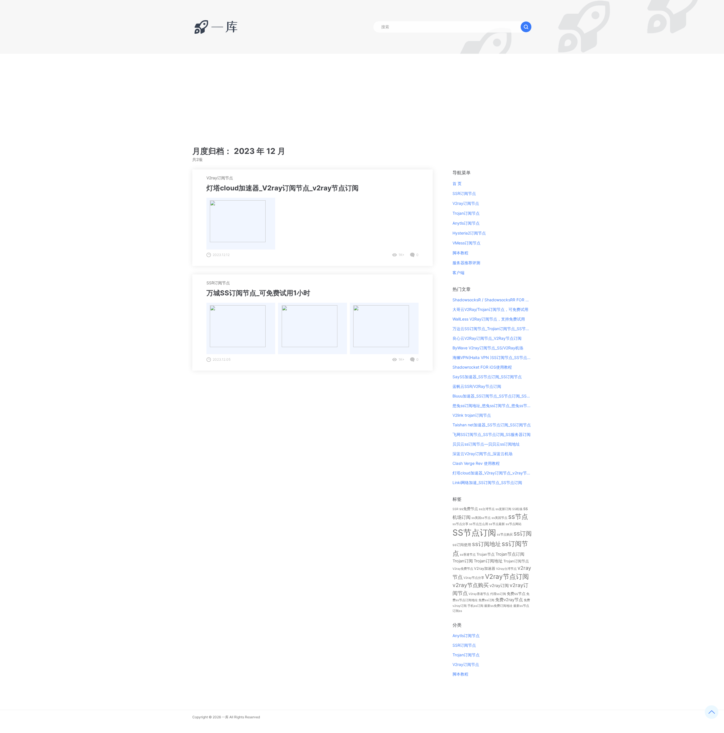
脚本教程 (460, 252)
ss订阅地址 (486, 543)
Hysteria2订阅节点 (469, 233)
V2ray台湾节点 (506, 569)
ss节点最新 (497, 524)
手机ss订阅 (475, 606)
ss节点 (518, 516)
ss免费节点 (468, 508)
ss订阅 (523, 533)
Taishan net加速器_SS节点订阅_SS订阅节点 (492, 424)
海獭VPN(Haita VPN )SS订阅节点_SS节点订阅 (492, 357)
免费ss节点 (516, 593)
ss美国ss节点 (481, 518)
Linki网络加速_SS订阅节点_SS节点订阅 (487, 482)
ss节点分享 (460, 524)
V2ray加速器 (484, 568)
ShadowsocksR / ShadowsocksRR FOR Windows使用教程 (492, 299)
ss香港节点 (468, 554)
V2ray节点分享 (474, 578)
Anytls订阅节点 (466, 223)
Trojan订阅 (463, 561)
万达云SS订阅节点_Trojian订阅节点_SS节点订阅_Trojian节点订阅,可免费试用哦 (492, 328)
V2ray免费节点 (463, 569)
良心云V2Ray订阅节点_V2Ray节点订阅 (487, 338)
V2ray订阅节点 (219, 177)
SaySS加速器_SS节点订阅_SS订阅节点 (487, 376)
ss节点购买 (505, 534)
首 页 (457, 183)
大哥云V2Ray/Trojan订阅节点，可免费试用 (490, 309)
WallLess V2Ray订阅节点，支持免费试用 (489, 319)
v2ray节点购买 (471, 585)
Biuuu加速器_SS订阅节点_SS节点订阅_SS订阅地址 (492, 396)
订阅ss (457, 611)
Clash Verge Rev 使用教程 (476, 463)
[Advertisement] (362, 96)
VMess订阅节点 (466, 242)
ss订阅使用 (462, 544)
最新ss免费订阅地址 (498, 606)
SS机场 (517, 509)
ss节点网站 (514, 524)
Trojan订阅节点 (466, 213)
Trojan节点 (486, 554)
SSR (455, 509)
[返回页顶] (711, 712)
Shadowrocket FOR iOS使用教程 (482, 367)
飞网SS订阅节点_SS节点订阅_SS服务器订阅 (492, 434)
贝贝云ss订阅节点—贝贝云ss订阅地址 (486, 444)
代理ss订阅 (498, 594)
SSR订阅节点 (218, 282)
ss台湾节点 (487, 509)
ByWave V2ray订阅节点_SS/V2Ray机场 (488, 347)
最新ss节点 (521, 606)
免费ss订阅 (486, 600)
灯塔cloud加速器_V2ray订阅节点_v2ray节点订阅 (492, 472)
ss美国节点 (499, 518)
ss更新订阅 (503, 509)
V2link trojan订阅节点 (472, 415)
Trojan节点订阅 (509, 554)
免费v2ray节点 (509, 599)
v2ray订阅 (499, 585)
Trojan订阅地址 (488, 561)
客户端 (458, 272)
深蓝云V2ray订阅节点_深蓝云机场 (482, 453)
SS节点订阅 (474, 533)
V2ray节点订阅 (507, 576)
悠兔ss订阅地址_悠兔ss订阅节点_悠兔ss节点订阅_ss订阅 (492, 405)
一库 (225, 717)
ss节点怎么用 (478, 524)
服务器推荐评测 (466, 262)
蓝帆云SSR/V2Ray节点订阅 (477, 386)
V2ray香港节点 (479, 594)
